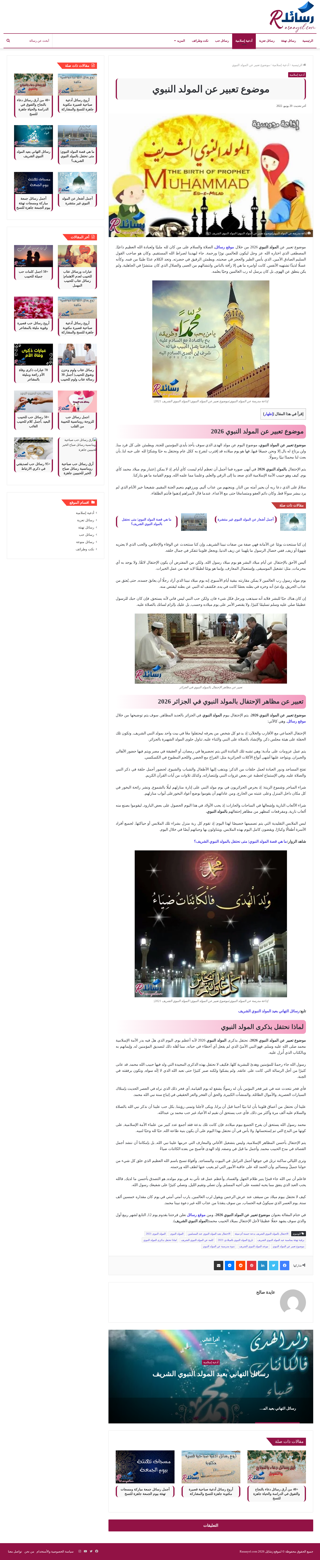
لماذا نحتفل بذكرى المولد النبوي (160, 1240)
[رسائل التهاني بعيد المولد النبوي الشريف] (33, 136)
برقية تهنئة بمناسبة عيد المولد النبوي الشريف (280, 1240)
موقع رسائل (196, 1215)
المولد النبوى (176, 1233)
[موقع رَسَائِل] (291, 16)
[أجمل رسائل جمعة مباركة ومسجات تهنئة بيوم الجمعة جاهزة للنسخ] (145, 1466)
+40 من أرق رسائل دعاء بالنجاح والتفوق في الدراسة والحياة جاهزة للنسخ (276, 1494)
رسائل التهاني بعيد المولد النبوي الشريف (269, 1011)
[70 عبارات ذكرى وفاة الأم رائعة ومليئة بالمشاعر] (33, 355)
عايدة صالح (265, 1292)
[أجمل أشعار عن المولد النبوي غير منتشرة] (293, 522)
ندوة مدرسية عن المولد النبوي (219, 1246)
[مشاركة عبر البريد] (218, 1265)
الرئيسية (307, 40)
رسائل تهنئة (288, 40)
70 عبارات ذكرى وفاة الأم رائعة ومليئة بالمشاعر (33, 374)
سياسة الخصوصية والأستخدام (55, 1551)
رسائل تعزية (267, 40)
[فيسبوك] (284, 1265)
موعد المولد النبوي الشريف (253, 1246)
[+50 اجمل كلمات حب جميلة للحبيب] (33, 256)
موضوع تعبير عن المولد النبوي (288, 1246)
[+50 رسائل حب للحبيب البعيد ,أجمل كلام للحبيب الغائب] (33, 402)
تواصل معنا (15, 1551)
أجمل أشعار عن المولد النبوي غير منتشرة (246, 519)
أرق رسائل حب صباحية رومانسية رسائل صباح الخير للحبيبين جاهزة (77, 468)
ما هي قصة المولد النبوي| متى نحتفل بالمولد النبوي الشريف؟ (240, 841)
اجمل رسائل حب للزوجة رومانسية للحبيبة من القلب (77, 421)
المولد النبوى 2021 (156, 1233)
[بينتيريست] (251, 1265)
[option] (210, 1376)
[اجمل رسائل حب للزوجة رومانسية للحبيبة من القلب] (77, 402)
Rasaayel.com (248, 1551)
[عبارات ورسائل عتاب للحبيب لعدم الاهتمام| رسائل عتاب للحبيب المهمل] (77, 256)
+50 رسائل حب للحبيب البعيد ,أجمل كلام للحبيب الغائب (33, 421)
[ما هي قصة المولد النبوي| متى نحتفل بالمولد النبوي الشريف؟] (194, 522)
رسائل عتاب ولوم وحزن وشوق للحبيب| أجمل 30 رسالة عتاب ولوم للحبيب (77, 374)
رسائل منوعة (85, 542)
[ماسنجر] (229, 1265)
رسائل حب (222, 40)
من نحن (29, 1551)
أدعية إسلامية (244, 40)
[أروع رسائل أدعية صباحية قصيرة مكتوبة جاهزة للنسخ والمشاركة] (211, 1466)
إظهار (268, 414)
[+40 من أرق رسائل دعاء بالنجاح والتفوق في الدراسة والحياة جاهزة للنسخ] (276, 1466)
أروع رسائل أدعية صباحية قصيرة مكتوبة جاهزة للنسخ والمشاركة (77, 104)
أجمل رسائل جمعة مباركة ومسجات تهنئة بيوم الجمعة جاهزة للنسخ (33, 203)
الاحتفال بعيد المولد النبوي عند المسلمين (209, 1233)
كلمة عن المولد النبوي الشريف (197, 1240)
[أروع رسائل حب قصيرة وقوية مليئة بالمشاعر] (33, 308)
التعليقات (210, 1525)
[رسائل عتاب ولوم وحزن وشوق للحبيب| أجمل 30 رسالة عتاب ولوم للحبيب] (77, 355)
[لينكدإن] (262, 1265)
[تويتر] (273, 1265)
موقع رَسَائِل (273, 1551)
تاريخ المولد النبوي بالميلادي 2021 (235, 1240)
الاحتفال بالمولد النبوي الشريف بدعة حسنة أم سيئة (261, 1233)
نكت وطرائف (200, 40)
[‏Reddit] (240, 1265)
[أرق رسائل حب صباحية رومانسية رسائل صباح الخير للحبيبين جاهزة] (77, 448)
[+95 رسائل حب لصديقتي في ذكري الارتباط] (33, 448)
